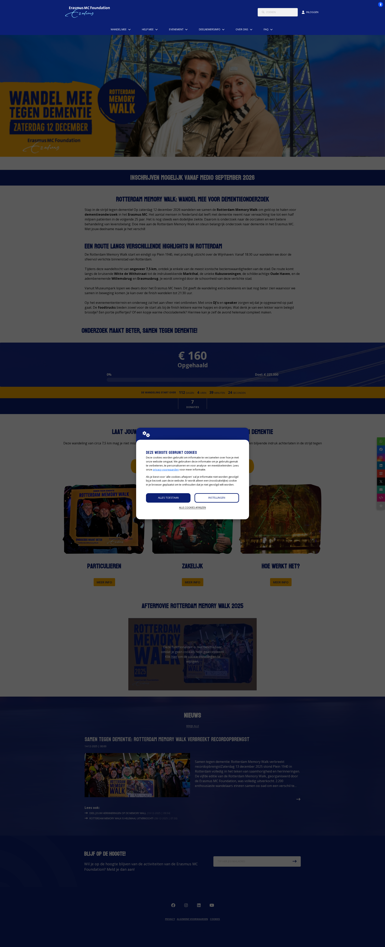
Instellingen (216, 497)
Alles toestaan (168, 497)
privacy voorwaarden (166, 469)
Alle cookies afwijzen (192, 507)
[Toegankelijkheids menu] (380, 4)
